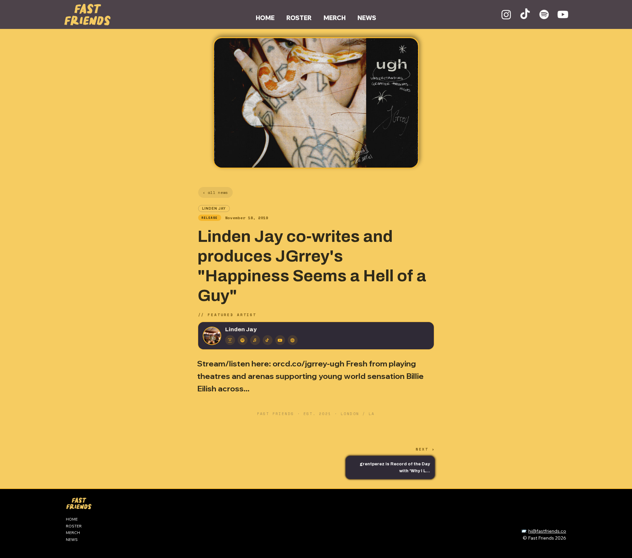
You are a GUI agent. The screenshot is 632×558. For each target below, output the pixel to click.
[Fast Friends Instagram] (506, 14)
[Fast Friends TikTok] (525, 14)
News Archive (521, 523)
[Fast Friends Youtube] (563, 14)
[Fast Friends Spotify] (544, 14)
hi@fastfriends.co (547, 531)
